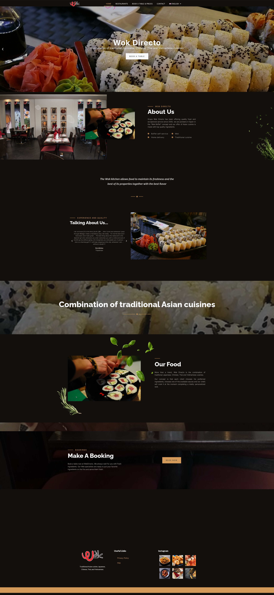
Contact (161, 4)
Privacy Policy (123, 558)
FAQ (119, 563)
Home (108, 4)
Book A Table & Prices (142, 4)
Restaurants (121, 4)
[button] (2, 49)
